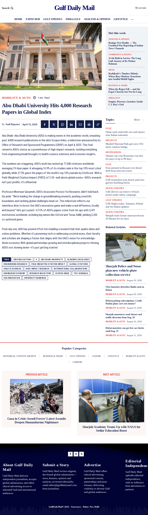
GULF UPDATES (114, 200)
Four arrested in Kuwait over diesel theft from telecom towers (124, 169)
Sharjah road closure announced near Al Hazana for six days (125, 217)
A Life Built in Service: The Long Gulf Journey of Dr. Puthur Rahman (124, 61)
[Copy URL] (98, 124)
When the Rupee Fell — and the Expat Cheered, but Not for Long (124, 90)
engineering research (15, 264)
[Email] (80, 124)
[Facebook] (45, 124)
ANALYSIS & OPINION (118, 39)
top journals (81, 273)
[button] (8, 8)
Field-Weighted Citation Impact (48, 264)
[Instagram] (76, 454)
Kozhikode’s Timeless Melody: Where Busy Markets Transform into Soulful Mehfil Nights (124, 76)
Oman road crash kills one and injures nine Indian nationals (125, 133)
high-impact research (38, 269)
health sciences (12, 269)
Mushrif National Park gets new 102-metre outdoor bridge (125, 145)
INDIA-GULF (114, 98)
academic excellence (78, 259)
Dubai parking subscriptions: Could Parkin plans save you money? (124, 302)
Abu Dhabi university (52, 259)
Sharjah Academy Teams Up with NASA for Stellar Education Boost (111, 428)
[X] (53, 124)
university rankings (35, 278)
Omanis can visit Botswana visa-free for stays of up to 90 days (124, 157)
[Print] (89, 124)
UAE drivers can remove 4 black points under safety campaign (122, 193)
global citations (78, 264)
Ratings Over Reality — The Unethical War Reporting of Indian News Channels (125, 46)
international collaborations (70, 269)
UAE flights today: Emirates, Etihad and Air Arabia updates (124, 205)
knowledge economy (14, 273)
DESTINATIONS (113, 152)
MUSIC (111, 70)
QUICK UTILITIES (115, 188)
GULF (109, 128)
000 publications (22, 259)
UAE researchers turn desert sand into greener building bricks (125, 181)
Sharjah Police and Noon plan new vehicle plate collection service (123, 270)
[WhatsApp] (62, 124)
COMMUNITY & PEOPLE (120, 55)
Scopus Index (62, 273)
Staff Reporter (13, 124)
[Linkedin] (71, 124)
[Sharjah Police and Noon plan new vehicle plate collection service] (126, 247)
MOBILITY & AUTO (16, 97)
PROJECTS (111, 140)
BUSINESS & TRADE (118, 85)
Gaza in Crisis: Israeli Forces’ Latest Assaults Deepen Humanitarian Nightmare (36, 420)
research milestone (40, 273)
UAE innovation (12, 278)
